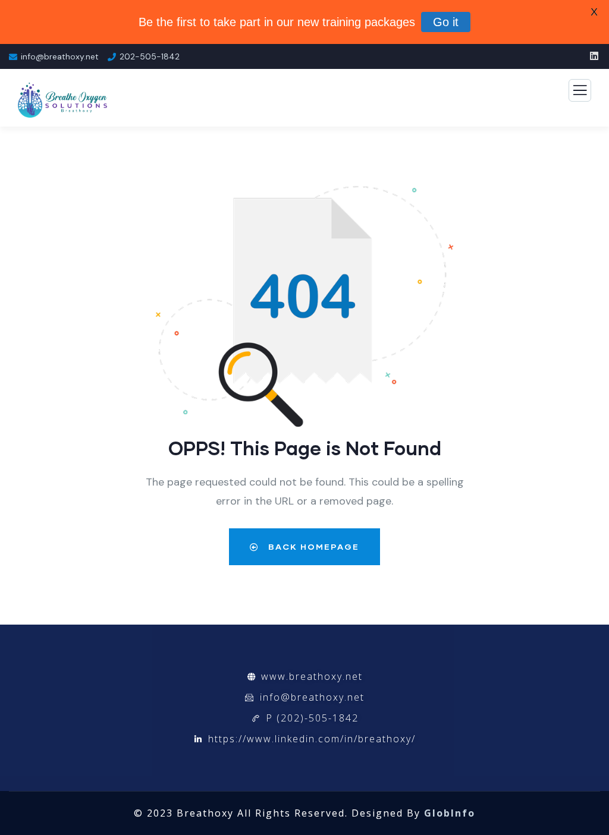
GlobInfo (449, 813)
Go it (446, 22)
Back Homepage (312, 546)
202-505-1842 (150, 56)
